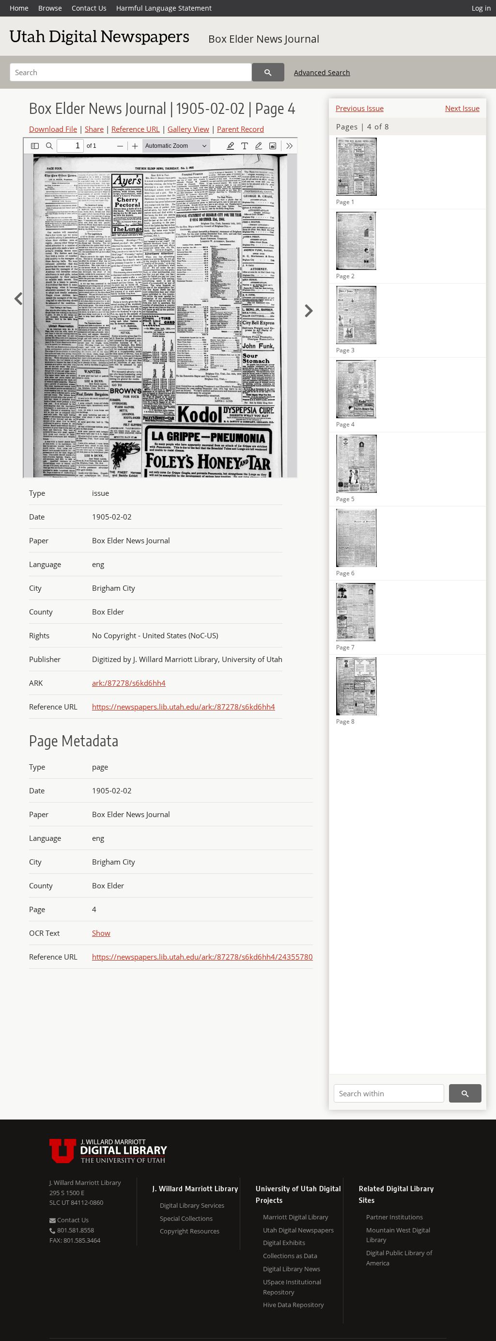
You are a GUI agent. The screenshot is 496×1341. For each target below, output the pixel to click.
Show (101, 933)
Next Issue (462, 108)
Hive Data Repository (293, 1304)
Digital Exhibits (284, 1242)
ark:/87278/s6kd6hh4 (129, 683)
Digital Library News (291, 1268)
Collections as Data (290, 1255)
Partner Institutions (394, 1217)
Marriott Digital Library (295, 1217)
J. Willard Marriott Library (85, 1182)
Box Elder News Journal (263, 39)
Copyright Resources (189, 1231)
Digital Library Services (192, 1205)
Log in (481, 8)
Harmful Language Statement (164, 8)
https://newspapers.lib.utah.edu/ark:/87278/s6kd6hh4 (183, 706)
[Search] (268, 72)
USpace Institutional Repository (292, 1287)
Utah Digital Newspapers (298, 1230)
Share (94, 129)
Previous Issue (360, 108)
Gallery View (188, 129)
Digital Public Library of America (399, 1257)
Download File (53, 129)
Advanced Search (322, 72)
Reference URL (135, 129)
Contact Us (89, 8)
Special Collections (186, 1218)
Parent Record (240, 129)
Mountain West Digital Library (398, 1235)
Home (19, 8)
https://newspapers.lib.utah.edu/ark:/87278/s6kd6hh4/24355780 (202, 957)
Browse (50, 8)
